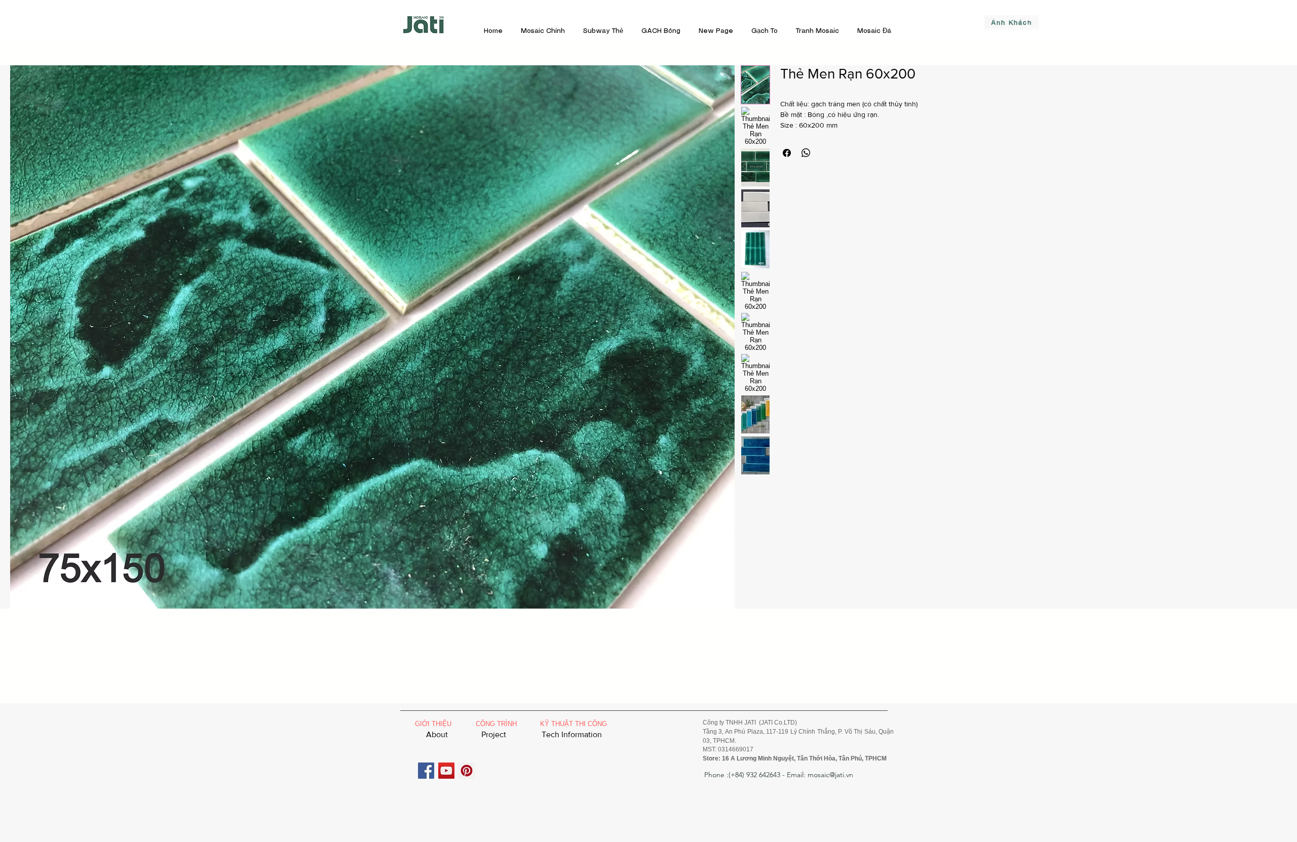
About (437, 734)
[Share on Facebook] (787, 153)
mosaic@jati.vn (1026, 26)
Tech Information (572, 734)
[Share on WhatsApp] (806, 153)
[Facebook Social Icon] (426, 771)
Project (493, 734)
